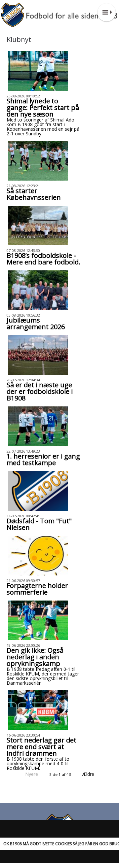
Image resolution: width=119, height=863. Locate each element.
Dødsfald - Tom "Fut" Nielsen (39, 524)
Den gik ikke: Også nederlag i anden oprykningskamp (35, 657)
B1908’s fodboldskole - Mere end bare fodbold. (43, 258)
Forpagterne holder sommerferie (37, 589)
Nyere (31, 774)
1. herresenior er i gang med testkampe (43, 459)
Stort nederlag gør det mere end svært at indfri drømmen (41, 747)
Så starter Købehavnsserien (34, 194)
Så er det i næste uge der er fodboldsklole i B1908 (40, 391)
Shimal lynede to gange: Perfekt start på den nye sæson (43, 107)
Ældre (89, 774)
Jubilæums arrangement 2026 (36, 323)
